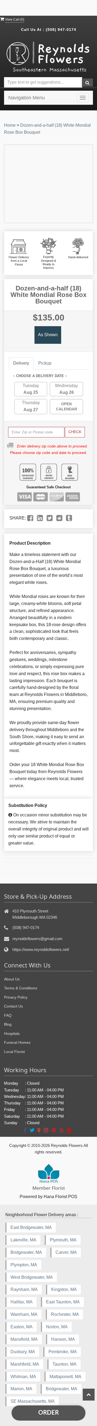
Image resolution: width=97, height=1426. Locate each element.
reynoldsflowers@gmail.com (37, 938)
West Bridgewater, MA (32, 1277)
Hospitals (12, 1033)
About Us (12, 979)
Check (74, 432)
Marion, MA (21, 1388)
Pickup (44, 363)
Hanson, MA (63, 1339)
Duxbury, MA (23, 1351)
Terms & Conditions (20, 988)
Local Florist (14, 1051)
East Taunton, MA (63, 1302)
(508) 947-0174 (61, 29)
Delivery (21, 363)
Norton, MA (57, 1326)
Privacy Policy (15, 997)
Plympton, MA (24, 1265)
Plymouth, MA (63, 1240)
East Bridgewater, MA (31, 1227)
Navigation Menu (26, 97)
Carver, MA (66, 1252)
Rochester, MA (65, 1314)
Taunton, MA (65, 1364)
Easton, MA (22, 1326)
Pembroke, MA (62, 1351)
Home (10, 125)
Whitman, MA (23, 1376)
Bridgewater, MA (26, 1252)
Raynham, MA (24, 1289)
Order (48, 1413)
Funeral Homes (17, 1042)
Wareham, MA (24, 1314)
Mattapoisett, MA (65, 1376)
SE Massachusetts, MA (33, 1401)
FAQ (8, 1015)
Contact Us (13, 1006)
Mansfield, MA (24, 1339)
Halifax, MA (22, 1302)
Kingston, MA (64, 1289)
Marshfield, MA (25, 1364)
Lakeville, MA (23, 1240)
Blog (8, 1024)
